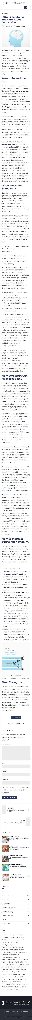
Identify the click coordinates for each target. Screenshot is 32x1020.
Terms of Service (10, 1016)
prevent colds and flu (9, 962)
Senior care (6, 924)
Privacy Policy (21, 1016)
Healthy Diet (14, 942)
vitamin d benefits (8, 982)
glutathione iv (6, 940)
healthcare (5, 942)
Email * (4, 771)
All (3, 892)
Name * (5, 763)
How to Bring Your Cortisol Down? (13, 947)
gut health (16, 717)
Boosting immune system (17, 935)
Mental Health (7, 916)
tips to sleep (21, 974)
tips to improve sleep (9, 974)
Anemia (4, 935)
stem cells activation (22, 964)
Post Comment (10, 797)
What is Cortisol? (20, 987)
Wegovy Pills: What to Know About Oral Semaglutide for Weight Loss (19, 876)
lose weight (22, 952)
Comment (6, 744)
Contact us (19, 1017)
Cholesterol (5, 937)
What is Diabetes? (8, 989)
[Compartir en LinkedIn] (16, 723)
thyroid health (7, 972)
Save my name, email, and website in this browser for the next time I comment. (16, 790)
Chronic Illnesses (8, 896)
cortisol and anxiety (17, 937)
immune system (7, 950)
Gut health (5, 13)
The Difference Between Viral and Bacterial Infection (17, 867)
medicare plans (7, 957)
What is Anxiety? (22, 984)
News (4, 920)
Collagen (5, 900)
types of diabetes (8, 977)
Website (5, 779)
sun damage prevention (10, 967)
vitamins (18, 982)
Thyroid (23, 969)
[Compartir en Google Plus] (19, 723)
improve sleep (19, 950)
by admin (18, 26)
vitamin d (14, 979)
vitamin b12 (19, 977)
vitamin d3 (22, 979)
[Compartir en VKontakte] (23, 723)
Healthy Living (7, 912)
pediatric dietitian (23, 959)
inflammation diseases (9, 952)
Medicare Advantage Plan (10, 954)
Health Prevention (9, 908)
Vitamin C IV (6, 979)
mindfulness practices (9, 959)
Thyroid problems (18, 972)
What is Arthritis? (8, 987)
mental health (17, 957)
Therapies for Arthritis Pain (11, 969)
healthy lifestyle (7, 945)
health (22, 940)
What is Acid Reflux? (9, 984)
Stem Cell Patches (8, 964)
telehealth (22, 967)
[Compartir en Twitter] (13, 723)
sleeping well (22, 962)
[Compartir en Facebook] (9, 723)
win (16, 989)
